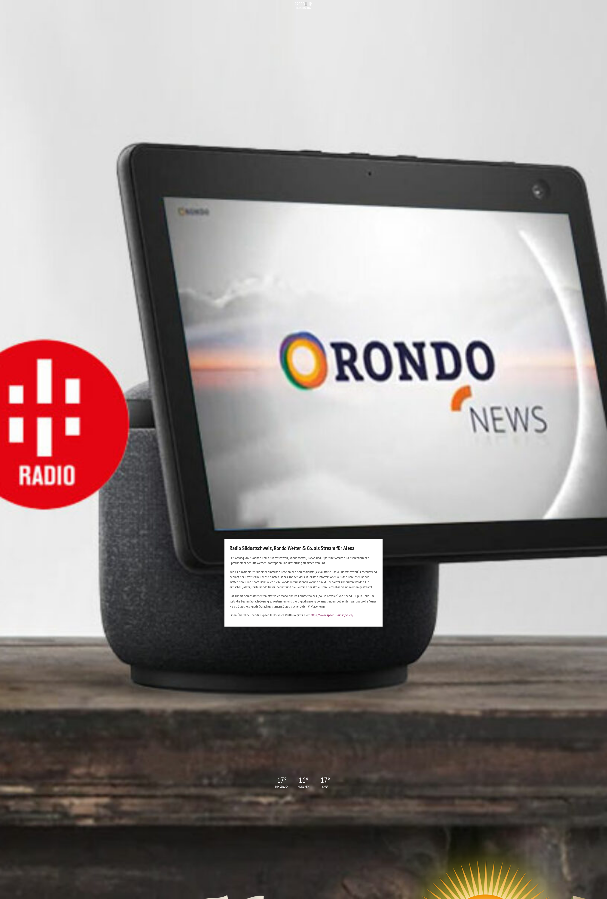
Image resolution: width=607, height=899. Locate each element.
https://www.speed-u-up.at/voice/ (331, 615)
